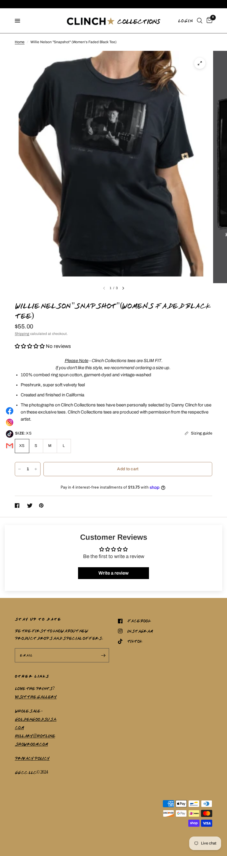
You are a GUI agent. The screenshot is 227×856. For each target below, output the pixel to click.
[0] (208, 20)
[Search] (200, 20)
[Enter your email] (103, 655)
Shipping (22, 334)
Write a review (113, 572)
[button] (30, 346)
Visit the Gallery (36, 697)
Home (20, 42)
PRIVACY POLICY (32, 758)
